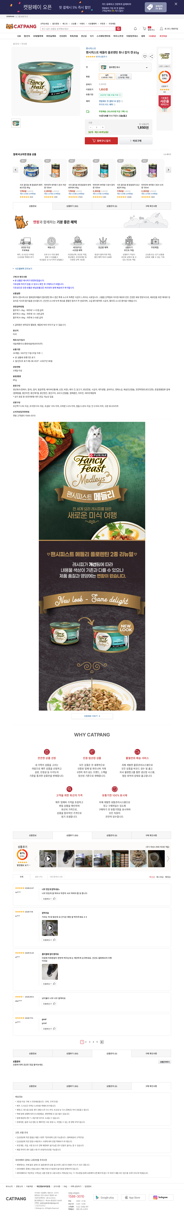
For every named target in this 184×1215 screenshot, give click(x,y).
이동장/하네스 (132, 36)
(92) (31, 197)
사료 (19, 36)
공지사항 (56, 1186)
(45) (55, 197)
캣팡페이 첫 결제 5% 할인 (111, 101)
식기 (92, 36)
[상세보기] (42, 353)
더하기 (103, 127)
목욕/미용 (74, 36)
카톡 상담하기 (76, 1186)
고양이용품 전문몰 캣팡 (21, 27)
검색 (118, 29)
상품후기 (164, 86)
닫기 (177, 5)
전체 (21, 877)
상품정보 (32, 206)
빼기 (91, 127)
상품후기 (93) (72, 206)
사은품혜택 (92, 23)
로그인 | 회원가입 (171, 28)
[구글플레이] (107, 1195)
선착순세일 (44, 23)
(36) (104, 197)
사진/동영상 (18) (56, 877)
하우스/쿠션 (118, 36)
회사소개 (9, 1186)
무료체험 (112, 23)
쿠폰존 (102, 23)
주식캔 (24, 43)
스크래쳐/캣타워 (103, 36)
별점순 (168, 877)
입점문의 (88, 1186)
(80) (153, 197)
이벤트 (82, 23)
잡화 (143, 36)
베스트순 (160, 877)
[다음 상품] (168, 169)
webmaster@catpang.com (49, 1203)
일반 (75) (39, 877)
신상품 (73, 23)
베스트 (65, 23)
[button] (107, 104)
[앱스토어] (134, 1195)
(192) (80, 197)
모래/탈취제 (38, 36)
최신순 (152, 877)
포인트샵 (163, 36)
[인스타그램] (162, 1195)
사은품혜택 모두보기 (23, 268)
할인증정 (55, 23)
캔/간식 (27, 36)
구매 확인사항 (151, 206)
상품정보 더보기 (90, 716)
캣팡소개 (19, 1186)
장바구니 (151, 29)
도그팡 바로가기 (21, 16)
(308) (129, 197)
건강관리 (63, 36)
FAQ (65, 1186)
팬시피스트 (91, 48)
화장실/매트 (51, 36)
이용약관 (29, 1186)
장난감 (84, 36)
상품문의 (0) (112, 206)
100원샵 (152, 36)
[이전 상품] (15, 169)
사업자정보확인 (40, 1205)
